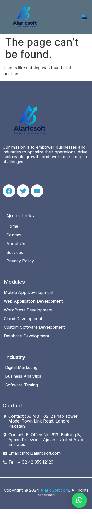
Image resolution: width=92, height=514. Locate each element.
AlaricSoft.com (54, 490)
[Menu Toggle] (84, 17)
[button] (79, 500)
